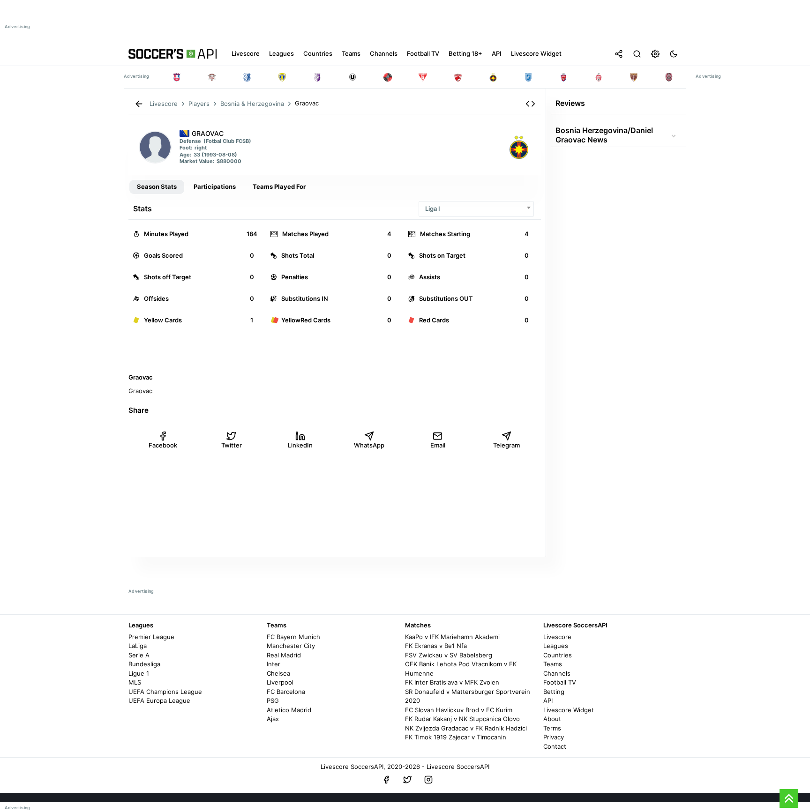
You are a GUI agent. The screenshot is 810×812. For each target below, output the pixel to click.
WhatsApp (369, 445)
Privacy (553, 737)
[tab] (156, 187)
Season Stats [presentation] (157, 186)
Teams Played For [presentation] (279, 186)
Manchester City (291, 645)
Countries (557, 655)
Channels (556, 673)
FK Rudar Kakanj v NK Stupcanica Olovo (462, 719)
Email (437, 445)
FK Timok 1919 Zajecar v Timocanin (455, 737)
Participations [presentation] (215, 186)
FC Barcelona (286, 691)
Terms (552, 728)
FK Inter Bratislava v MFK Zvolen (452, 682)
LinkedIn (300, 445)
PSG (273, 700)
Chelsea (278, 673)
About (552, 719)
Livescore (557, 637)
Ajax (273, 719)
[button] (530, 104)
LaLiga (137, 645)
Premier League (151, 637)
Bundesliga (144, 664)
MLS (134, 682)
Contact (554, 746)
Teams (552, 664)
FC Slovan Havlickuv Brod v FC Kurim (458, 710)
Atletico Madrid (289, 710)
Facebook (163, 445)
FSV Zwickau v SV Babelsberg (448, 655)
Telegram (506, 445)
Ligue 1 (138, 673)
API (548, 700)
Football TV (559, 682)
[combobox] (476, 208)
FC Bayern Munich (293, 637)
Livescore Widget (568, 710)
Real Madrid (284, 655)
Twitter (231, 445)
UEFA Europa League (159, 700)
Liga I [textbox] (432, 208)
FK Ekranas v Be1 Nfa (436, 645)
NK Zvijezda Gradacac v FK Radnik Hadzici (466, 728)
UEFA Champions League (165, 691)
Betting (553, 691)
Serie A (139, 655)
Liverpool (280, 682)
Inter (273, 664)
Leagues (555, 645)
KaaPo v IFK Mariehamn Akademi (452, 637)
